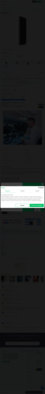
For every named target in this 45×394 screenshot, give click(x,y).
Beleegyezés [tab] (7, 190)
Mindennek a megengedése (36, 205)
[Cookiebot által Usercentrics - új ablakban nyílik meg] (39, 188)
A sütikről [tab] (37, 190)
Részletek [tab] (22, 190)
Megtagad (22, 205)
